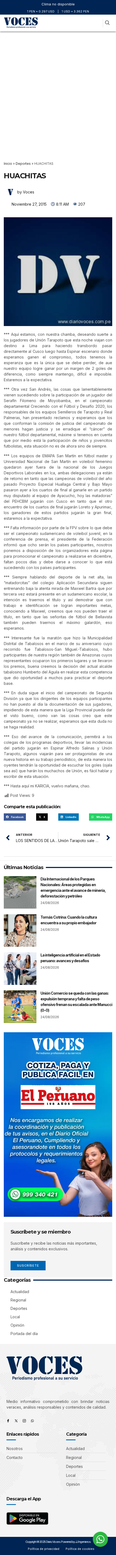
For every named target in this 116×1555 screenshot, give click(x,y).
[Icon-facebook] (8, 1420)
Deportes (23, 164)
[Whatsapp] (32, 1420)
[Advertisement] (58, 92)
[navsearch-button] (107, 23)
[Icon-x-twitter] (16, 1420)
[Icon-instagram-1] (24, 1420)
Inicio (8, 164)
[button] (96, 23)
